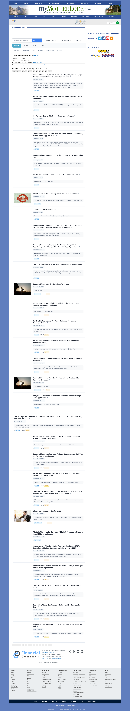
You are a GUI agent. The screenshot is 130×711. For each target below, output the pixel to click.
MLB (28, 681)
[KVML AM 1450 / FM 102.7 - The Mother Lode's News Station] (103, 51)
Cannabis (48, 294)
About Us (44, 701)
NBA (28, 683)
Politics (13, 683)
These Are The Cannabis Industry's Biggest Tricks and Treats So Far (57, 586)
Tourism (111, 16)
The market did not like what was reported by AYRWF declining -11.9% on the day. (58, 200)
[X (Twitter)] (70, 654)
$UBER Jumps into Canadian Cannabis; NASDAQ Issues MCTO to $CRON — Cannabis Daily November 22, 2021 (48, 418)
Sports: (29, 678)
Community (39, 3)
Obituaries (85, 16)
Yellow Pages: (108, 687)
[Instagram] (82, 654)
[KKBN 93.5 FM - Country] (107, 55)
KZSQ (59, 687)
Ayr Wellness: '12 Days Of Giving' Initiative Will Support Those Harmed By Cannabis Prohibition (56, 304)
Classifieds (98, 3)
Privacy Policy (45, 658)
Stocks (26, 45)
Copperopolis (77, 685)
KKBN (59, 689)
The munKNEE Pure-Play (41, 386)
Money (54, 16)
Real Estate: (77, 687)
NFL (27, 680)
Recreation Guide (46, 683)
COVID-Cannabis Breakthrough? (46, 209)
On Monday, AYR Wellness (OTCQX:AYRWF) (47, 404)
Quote (24, 65)
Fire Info (44, 687)
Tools (42, 45)
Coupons (107, 685)
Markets (17, 45)
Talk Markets (37, 203)
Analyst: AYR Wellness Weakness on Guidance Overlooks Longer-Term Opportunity (57, 397)
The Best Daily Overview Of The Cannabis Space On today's (52, 216)
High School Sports (31, 691)
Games (59, 677)
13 (42, 71)
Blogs (43, 677)
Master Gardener (77, 696)
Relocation (76, 694)
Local (16, 16)
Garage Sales (92, 683)
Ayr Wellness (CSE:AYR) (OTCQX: (44, 181)
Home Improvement (78, 692)
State (25, 16)
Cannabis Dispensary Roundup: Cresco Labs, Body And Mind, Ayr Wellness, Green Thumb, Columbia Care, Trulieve (57, 76)
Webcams (74, 16)
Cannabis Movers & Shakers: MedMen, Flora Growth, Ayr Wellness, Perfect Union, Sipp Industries (58, 135)
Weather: (29, 670)
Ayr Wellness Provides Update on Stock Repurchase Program (56, 175)
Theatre (60, 674)
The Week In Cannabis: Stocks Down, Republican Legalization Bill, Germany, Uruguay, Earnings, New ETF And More (57, 492)
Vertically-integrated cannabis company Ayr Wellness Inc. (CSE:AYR (54, 445)
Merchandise (92, 674)
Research (67, 65)
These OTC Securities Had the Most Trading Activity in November (58, 264)
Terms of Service (60, 705)
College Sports (30, 689)
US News (34, 16)
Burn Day (29, 672)
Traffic (63, 16)
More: (106, 670)
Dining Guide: (77, 670)
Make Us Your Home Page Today (99, 33)
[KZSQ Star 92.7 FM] (95, 55)
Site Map (64, 701)
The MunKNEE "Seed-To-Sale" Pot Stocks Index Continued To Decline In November (56, 379)
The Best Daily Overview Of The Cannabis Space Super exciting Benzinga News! (58, 633)
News (16, 3)
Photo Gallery (108, 683)
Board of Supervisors (110, 679)
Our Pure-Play (38, 290)
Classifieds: (92, 670)
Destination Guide (46, 681)
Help (82, 701)
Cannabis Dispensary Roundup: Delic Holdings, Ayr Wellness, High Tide (58, 156)
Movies (60, 672)
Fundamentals (77, 689)
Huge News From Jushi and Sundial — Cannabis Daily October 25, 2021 (57, 626)
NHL (28, 685)
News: (13, 670)
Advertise (73, 701)
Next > (49, 71)
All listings (75, 672)
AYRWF (36, 55)
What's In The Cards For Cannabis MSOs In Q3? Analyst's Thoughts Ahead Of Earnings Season (58, 533)
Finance (75, 691)
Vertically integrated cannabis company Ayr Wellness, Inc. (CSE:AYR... (54, 349)
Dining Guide (70, 3)
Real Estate (84, 3)
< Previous (15, 71)
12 (39, 71)
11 (36, 71)
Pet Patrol (44, 685)
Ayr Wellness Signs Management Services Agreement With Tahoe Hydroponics (57, 97)
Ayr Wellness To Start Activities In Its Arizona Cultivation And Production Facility (56, 341)
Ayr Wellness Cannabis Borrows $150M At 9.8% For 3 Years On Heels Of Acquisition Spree (56, 475)
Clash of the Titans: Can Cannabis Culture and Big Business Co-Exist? (57, 606)
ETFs (34, 45)
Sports (26, 3)
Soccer (28, 687)
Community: (46, 670)
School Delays (98, 16)
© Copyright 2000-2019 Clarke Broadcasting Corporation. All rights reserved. (65, 709)
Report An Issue (92, 701)
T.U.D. (106, 681)
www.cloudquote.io (48, 652)
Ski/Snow (29, 676)
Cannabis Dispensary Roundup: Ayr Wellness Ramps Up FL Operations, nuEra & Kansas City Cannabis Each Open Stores (56, 246)
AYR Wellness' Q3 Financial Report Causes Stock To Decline (56, 194)
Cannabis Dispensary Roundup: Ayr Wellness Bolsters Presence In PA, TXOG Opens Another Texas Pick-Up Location (57, 226)
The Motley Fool (38, 522)
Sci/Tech (13, 689)
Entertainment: (63, 670)
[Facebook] (74, 654)
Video (106, 677)
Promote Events (93, 679)
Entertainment (54, 3)
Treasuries (60, 50)
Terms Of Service (56, 658)
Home (35, 701)
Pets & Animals (93, 685)
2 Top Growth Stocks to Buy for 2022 (47, 511)
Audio (106, 672)
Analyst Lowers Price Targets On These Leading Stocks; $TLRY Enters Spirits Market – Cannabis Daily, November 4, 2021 (56, 547)
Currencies (41, 50)
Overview (26, 50)
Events (44, 672)
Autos (90, 676)
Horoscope (61, 676)
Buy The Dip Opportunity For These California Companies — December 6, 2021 (55, 322)
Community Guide (46, 679)
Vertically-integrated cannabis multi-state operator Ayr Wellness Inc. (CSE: (56, 482)
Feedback (54, 701)
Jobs (90, 672)
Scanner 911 (108, 674)
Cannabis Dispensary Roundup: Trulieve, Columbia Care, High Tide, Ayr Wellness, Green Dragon (58, 455)
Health (44, 676)
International (50, 50)
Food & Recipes (62, 679)
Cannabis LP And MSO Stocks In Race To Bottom (52, 284)
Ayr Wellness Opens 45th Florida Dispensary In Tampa (54, 116)
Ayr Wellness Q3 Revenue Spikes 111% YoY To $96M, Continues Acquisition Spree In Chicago (56, 437)
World (44, 16)
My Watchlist (65, 40)
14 (45, 71)
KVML (59, 685)
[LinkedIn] (78, 654)
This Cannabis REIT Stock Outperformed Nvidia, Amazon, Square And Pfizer (57, 359)
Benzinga (37, 90)
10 (33, 71)
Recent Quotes (50, 40)
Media (110, 3)
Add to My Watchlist (37, 62)
